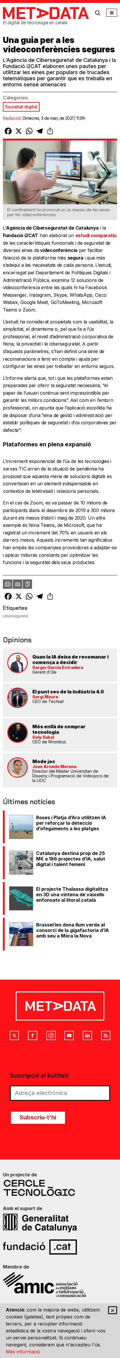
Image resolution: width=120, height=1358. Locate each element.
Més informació (23, 1352)
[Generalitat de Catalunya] (60, 1222)
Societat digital (21, 107)
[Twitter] (14, 1035)
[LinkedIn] (87, 1035)
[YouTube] (69, 1035)
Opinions (17, 639)
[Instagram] (51, 1035)
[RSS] (105, 1035)
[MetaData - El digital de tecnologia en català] (46, 13)
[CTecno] (60, 1188)
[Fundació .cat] (60, 1247)
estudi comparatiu (96, 235)
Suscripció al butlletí (39, 1075)
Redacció (12, 118)
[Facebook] (32, 1035)
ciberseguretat (15, 616)
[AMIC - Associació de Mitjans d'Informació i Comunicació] (60, 1284)
